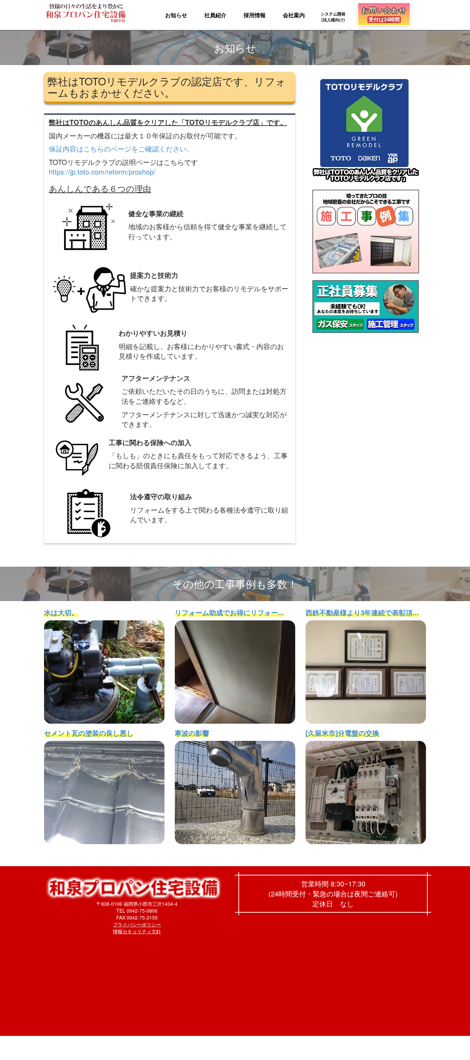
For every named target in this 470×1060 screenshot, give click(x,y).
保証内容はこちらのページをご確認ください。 (121, 149)
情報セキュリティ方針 (137, 931)
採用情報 (255, 15)
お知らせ (176, 15)
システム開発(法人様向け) (333, 17)
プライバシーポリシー (137, 924)
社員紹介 (215, 15)
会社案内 (294, 15)
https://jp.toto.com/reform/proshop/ (102, 172)
